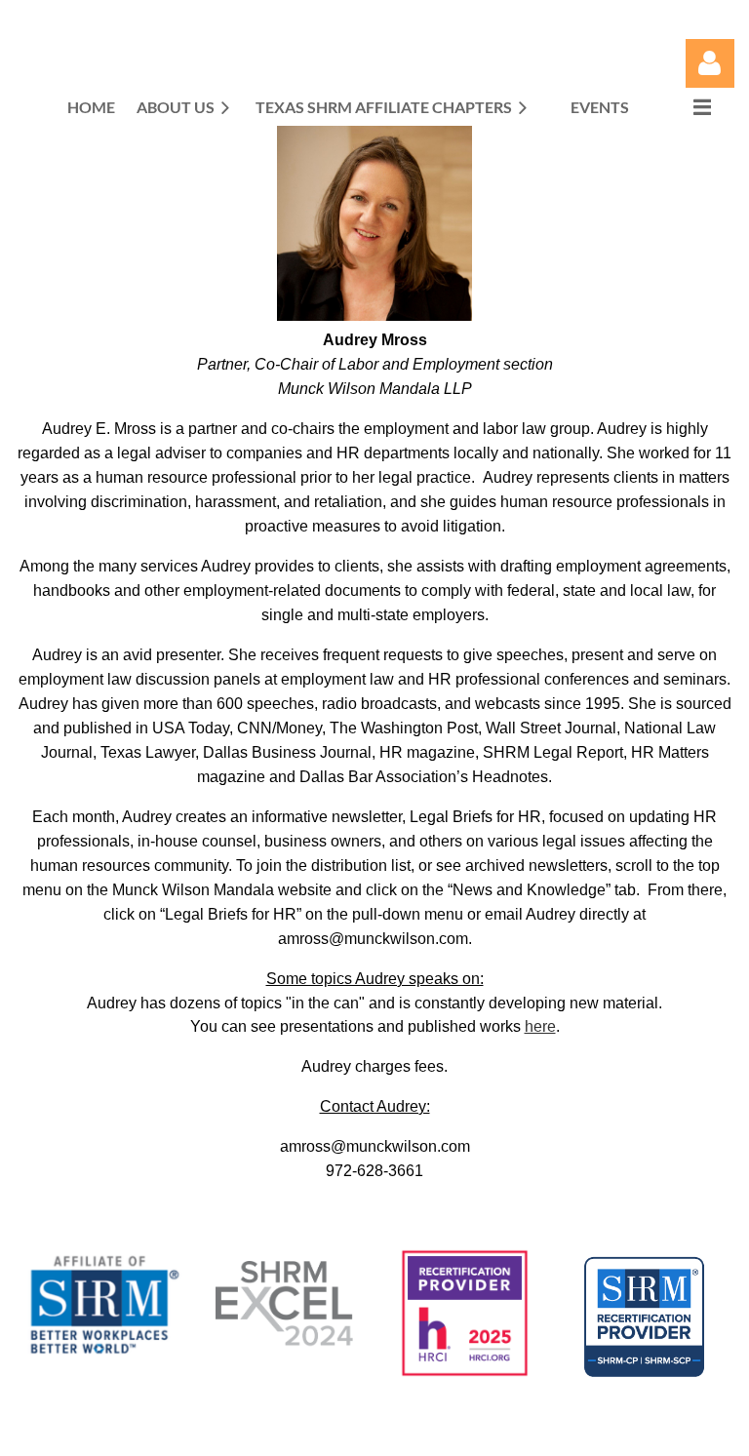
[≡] (681, 107)
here (540, 1026)
